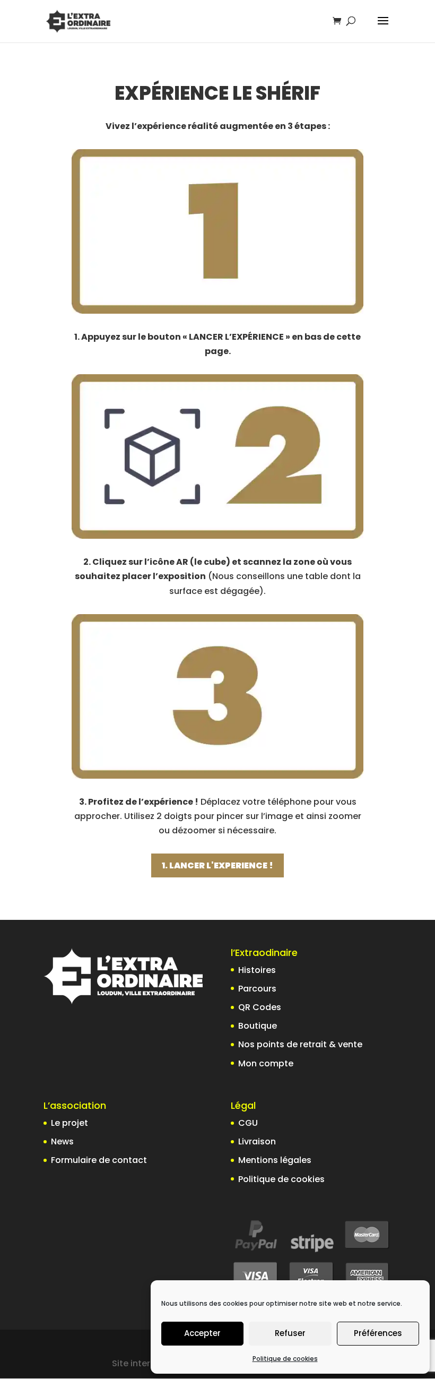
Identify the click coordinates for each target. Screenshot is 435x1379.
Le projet (69, 1123)
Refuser (290, 1333)
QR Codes (259, 1007)
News (62, 1141)
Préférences (378, 1333)
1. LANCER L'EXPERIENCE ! (217, 865)
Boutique (257, 1026)
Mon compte (265, 1063)
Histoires (257, 970)
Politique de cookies (285, 1358)
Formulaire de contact (99, 1160)
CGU (248, 1123)
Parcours (257, 988)
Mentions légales (274, 1160)
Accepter (202, 1333)
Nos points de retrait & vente (300, 1044)
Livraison (257, 1141)
